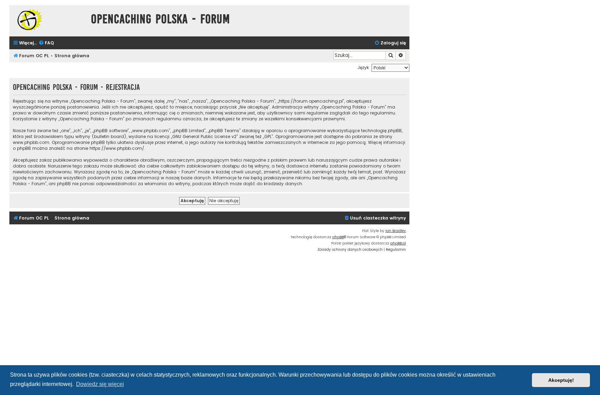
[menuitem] (46, 43)
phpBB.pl (398, 243)
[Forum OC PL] (48, 19)
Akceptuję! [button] (561, 380)
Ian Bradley (395, 230)
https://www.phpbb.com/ (117, 148)
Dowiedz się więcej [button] (100, 384)
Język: (364, 67)
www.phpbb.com (31, 142)
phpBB (338, 237)
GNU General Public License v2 (204, 136)
